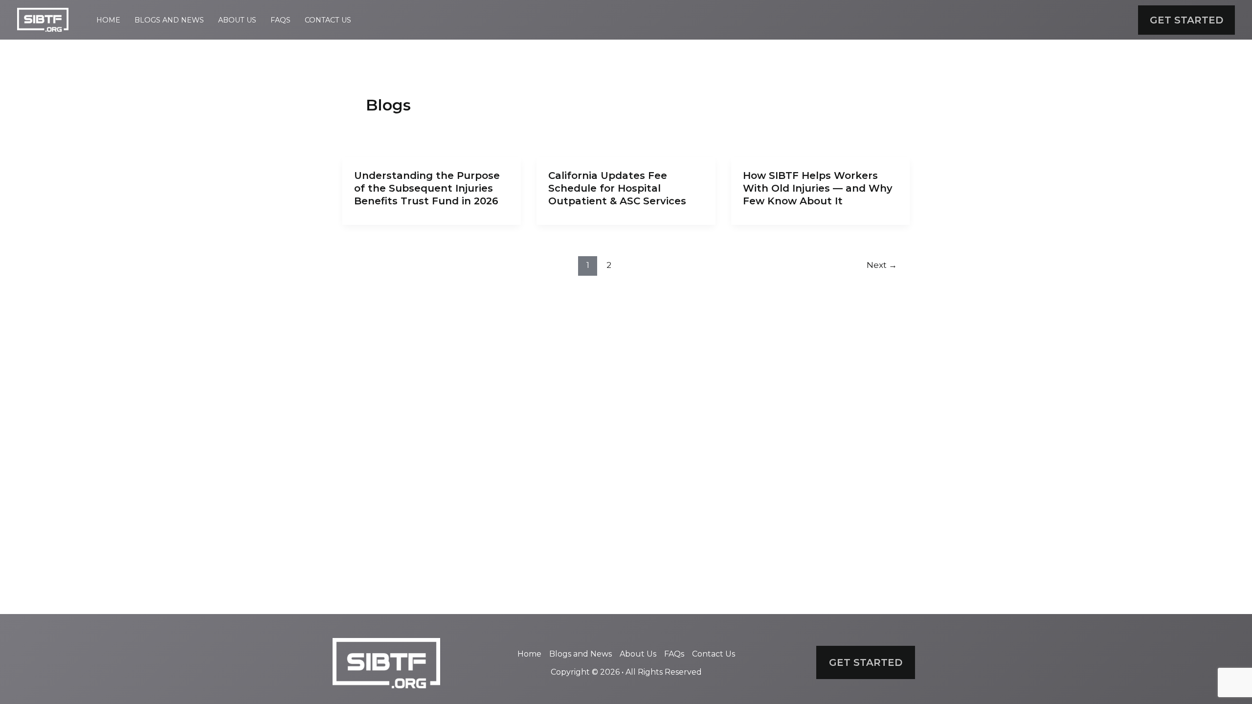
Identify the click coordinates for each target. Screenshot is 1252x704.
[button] (1186, 20)
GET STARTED (865, 662)
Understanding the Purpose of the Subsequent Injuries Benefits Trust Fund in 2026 (427, 188)
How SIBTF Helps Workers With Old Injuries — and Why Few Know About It (818, 188)
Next (882, 265)
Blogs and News (169, 20)
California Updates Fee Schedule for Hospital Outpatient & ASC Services (617, 188)
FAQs (280, 20)
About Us (237, 20)
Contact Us (328, 20)
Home (108, 20)
